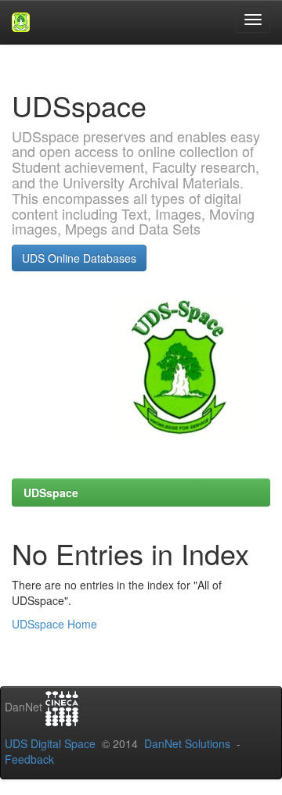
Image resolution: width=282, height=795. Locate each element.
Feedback (29, 759)
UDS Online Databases (79, 258)
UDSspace (51, 492)
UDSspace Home (54, 624)
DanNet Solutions (187, 743)
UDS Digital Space (52, 743)
